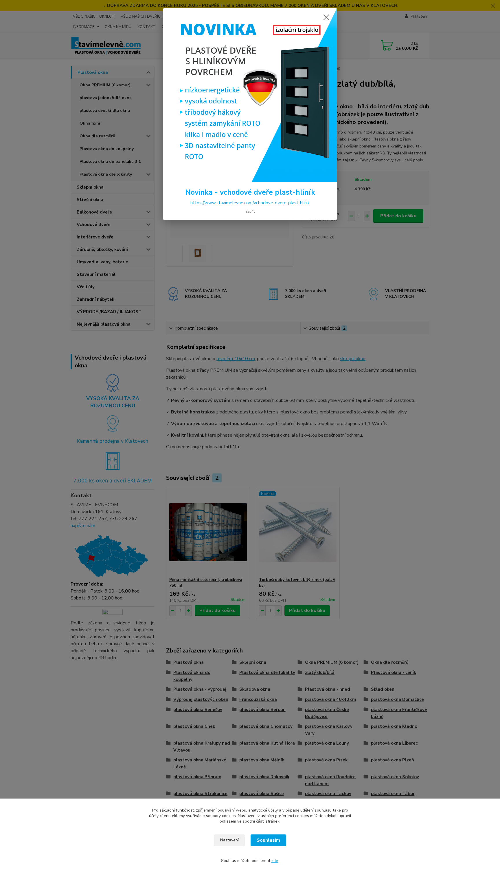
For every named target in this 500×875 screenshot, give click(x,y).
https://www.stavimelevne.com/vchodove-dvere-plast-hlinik (250, 203)
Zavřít (250, 211)
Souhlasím (268, 840)
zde (274, 860)
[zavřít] (326, 17)
